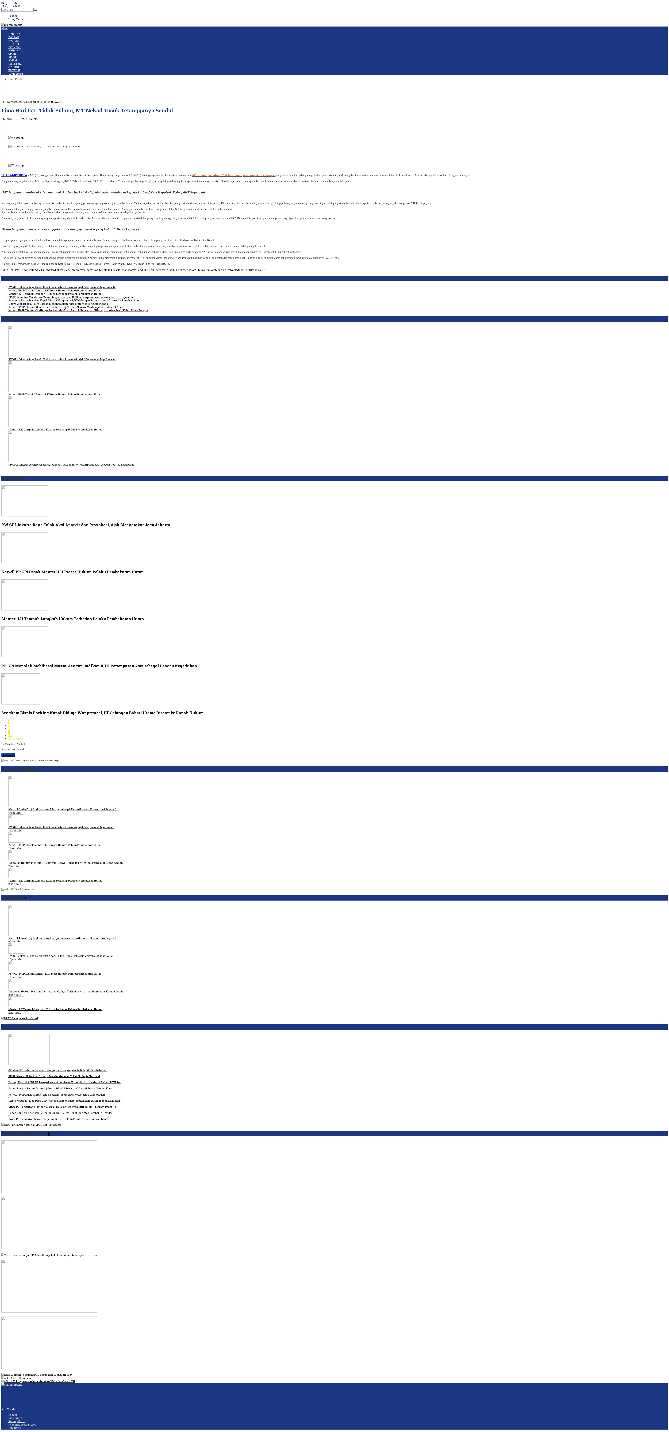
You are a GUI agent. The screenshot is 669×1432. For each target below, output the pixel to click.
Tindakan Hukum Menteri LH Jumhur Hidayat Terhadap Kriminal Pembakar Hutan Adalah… (66, 862)
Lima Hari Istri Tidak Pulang (19, 270)
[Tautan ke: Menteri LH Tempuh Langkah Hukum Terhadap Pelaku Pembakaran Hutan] (16, 877)
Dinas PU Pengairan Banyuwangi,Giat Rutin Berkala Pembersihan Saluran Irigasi (58, 1119)
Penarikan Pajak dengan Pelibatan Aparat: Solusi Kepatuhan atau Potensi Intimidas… (61, 1113)
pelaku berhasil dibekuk (162, 270)
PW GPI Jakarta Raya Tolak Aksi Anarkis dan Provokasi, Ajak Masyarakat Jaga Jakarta (62, 287)
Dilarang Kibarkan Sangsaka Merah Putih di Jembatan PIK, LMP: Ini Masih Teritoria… (54, 1315)
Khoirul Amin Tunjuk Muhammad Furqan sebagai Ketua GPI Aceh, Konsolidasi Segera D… (63, 809)
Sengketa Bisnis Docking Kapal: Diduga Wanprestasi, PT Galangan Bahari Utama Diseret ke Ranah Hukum (74, 300)
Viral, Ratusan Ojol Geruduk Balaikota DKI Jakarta (32, 1251)
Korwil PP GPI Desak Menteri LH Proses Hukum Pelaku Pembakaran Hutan (55, 290)
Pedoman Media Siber (22, 1424)
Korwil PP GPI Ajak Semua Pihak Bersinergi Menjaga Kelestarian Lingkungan (56, 1094)
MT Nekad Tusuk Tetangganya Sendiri (122, 270)
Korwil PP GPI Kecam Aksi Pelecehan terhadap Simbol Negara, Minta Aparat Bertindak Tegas (66, 307)
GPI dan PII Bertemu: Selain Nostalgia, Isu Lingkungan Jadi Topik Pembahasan (57, 1070)
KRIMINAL (32, 119)
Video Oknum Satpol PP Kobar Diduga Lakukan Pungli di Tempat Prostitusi (47, 1258)
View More (8, 755)
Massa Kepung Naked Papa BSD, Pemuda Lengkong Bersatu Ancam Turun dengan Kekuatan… (65, 1100)
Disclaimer (15, 1418)
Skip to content (10, 3)
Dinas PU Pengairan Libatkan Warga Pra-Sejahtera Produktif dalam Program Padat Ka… (63, 1106)
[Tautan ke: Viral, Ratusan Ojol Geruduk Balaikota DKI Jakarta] (49, 1248)
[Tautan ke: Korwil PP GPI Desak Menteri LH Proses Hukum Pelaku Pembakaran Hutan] (16, 841)
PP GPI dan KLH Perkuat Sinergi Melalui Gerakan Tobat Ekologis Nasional (54, 1076)
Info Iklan (14, 1428)
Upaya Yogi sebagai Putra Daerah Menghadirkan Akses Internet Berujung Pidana (58, 303)
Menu (4, 28)
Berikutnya (15, 738)
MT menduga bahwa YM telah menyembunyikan (68, 270)
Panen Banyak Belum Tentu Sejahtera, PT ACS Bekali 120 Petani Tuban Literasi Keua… (61, 1088)
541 (10, 735)
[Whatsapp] (16, 138)
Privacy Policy (17, 1421)
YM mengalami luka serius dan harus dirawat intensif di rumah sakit (221, 270)
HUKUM (19, 119)
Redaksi (13, 1414)
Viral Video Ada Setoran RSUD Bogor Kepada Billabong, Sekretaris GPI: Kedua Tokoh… (53, 1195)
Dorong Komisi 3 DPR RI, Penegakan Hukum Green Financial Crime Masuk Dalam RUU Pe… (64, 1082)
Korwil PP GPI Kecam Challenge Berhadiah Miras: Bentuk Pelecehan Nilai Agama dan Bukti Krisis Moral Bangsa (78, 310)
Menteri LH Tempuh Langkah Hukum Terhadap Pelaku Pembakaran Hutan (55, 293)
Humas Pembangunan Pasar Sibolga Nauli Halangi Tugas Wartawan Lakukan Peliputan (55, 1371)
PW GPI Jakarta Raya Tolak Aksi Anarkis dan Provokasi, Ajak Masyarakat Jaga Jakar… (61, 827)
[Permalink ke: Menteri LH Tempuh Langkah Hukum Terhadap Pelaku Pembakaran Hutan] (31, 426)
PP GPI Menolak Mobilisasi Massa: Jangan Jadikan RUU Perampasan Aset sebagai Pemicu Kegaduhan (71, 297)
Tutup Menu (15, 19)
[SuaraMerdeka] (11, 25)
